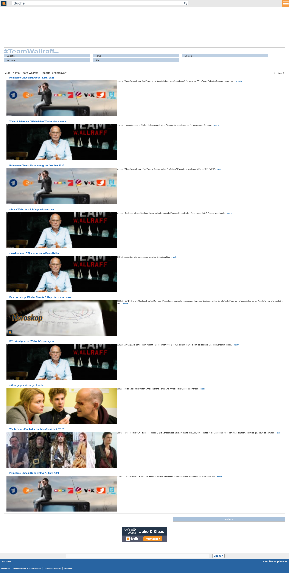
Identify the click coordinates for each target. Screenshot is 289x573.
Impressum (5, 568)
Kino (98, 60)
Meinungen (11, 60)
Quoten (188, 55)
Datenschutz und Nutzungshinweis (27, 568)
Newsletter (68, 568)
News (98, 55)
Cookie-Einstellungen (52, 568)
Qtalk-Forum (6, 561)
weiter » (229, 519)
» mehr (239, 81)
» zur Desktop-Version (275, 561)
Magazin (10, 55)
